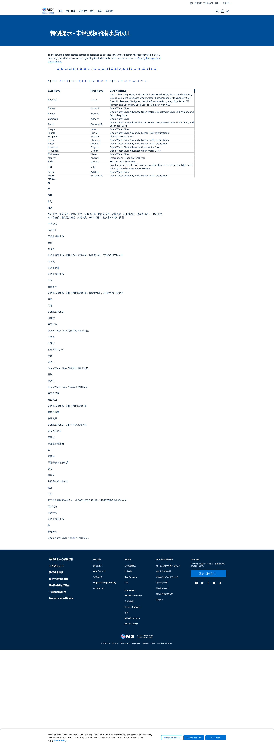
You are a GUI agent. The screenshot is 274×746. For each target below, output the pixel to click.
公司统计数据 (130, 565)
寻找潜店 (198, 3)
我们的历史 (97, 577)
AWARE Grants (131, 623)
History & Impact (132, 607)
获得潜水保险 (56, 572)
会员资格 (109, 11)
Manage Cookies (172, 737)
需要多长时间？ (162, 588)
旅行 (92, 11)
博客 (191, 3)
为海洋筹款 (129, 601)
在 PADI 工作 (98, 588)
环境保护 (83, 11)
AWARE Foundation (133, 595)
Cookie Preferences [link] (164, 643)
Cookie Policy (60, 740)
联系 (153, 643)
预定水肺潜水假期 (58, 578)
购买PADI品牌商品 (59, 585)
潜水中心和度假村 (163, 571)
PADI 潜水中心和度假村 (164, 559)
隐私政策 (115, 643)
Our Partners (131, 577)
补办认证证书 (56, 565)
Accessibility (125, 643)
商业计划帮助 (161, 582)
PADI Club (70, 11)
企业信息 (128, 559)
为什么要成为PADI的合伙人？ (168, 565)
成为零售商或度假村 (164, 594)
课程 (61, 11)
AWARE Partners (132, 618)
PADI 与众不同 (99, 571)
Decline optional (194, 737)
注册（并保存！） (208, 573)
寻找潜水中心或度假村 (61, 559)
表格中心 (146, 643)
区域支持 (159, 599)
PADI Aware (130, 590)
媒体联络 (128, 571)
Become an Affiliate (61, 598)
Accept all (215, 737)
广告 (126, 582)
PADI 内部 (97, 559)
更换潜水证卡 (208, 3)
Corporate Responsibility (104, 582)
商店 (100, 11)
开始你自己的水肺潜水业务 (167, 577)
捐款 (126, 612)
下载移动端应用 (57, 591)
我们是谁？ (97, 565)
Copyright (136, 643)
